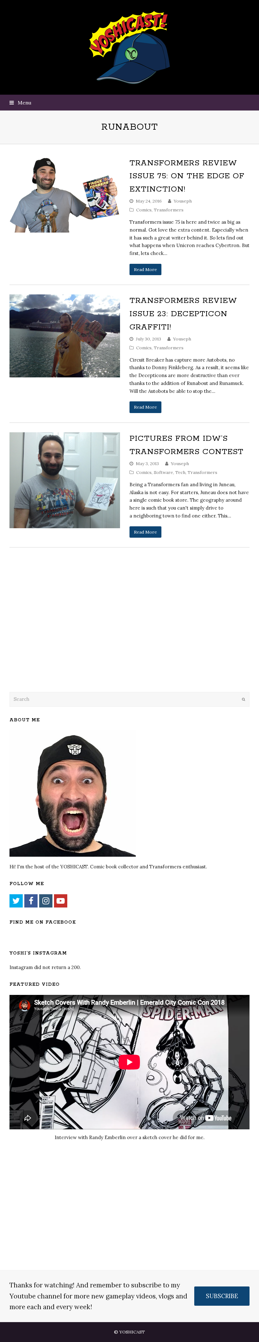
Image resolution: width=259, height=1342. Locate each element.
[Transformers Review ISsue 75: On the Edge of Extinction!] (64, 195)
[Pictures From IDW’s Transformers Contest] (64, 480)
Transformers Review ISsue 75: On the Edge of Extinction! (187, 176)
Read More (145, 269)
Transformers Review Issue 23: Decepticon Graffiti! (183, 314)
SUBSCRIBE (222, 1296)
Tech (180, 472)
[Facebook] (31, 900)
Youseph (183, 201)
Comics (144, 210)
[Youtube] (60, 900)
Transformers (169, 210)
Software (163, 472)
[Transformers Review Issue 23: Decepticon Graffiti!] (64, 335)
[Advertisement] (53, 636)
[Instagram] (45, 900)
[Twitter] (16, 900)
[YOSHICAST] (129, 47)
